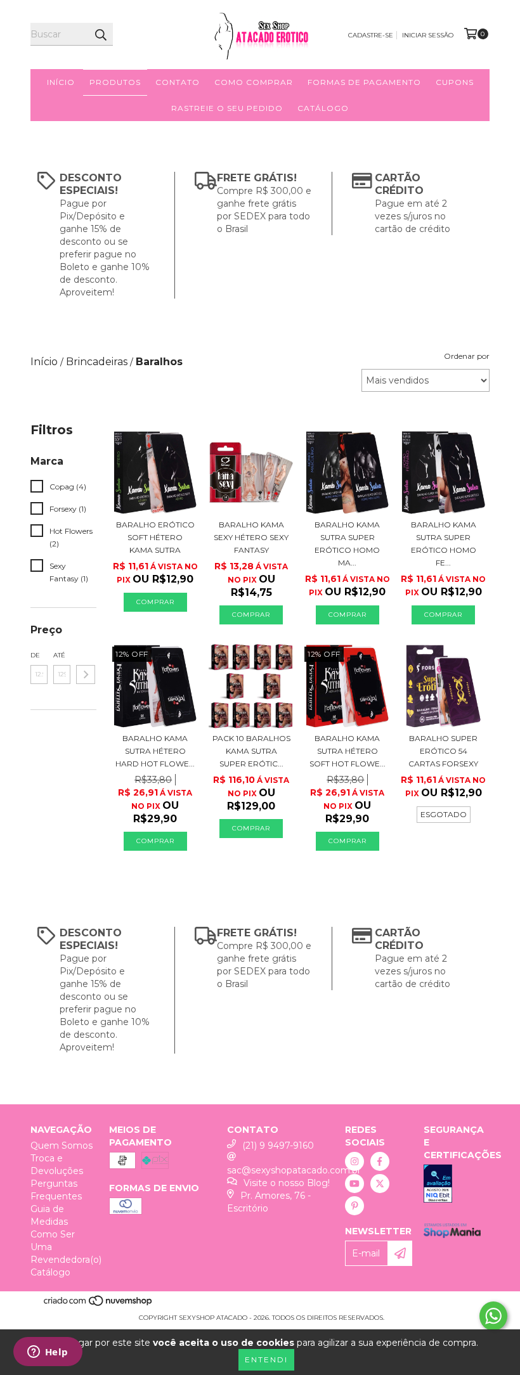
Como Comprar (253, 82)
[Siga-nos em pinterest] (354, 1205)
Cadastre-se (370, 35)
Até (59, 655)
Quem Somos (61, 1145)
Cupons (455, 82)
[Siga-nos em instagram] (354, 1161)
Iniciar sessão (427, 35)
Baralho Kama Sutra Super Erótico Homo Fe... (443, 543)
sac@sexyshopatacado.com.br (294, 1170)
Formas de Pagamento (364, 82)
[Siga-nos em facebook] (379, 1161)
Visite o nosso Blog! (287, 1183)
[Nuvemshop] (98, 1305)
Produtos (115, 82)
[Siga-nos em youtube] (354, 1183)
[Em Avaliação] (457, 1185)
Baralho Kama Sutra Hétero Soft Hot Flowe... (347, 750)
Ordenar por (467, 356)
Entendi (266, 1359)
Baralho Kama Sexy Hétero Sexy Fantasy (251, 537)
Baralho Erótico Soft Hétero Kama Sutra (155, 537)
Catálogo (323, 108)
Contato (177, 82)
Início (61, 82)
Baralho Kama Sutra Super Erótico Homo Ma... (347, 543)
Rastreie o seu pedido (227, 108)
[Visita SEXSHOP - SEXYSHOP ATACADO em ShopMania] (452, 1235)
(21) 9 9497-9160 (278, 1145)
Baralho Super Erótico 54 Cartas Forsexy (443, 750)
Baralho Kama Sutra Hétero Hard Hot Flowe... (155, 750)
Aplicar (85, 674)
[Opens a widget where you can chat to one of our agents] (47, 1353)
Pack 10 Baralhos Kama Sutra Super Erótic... (251, 750)
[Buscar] (100, 34)
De (35, 655)
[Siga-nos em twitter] (379, 1183)
